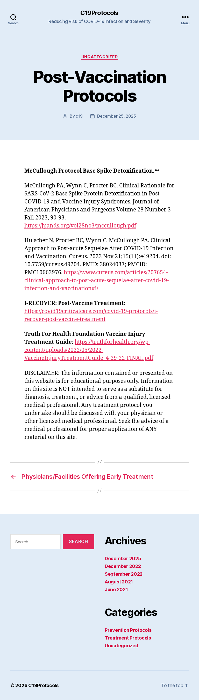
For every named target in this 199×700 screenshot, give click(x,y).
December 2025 (123, 558)
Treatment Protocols (128, 638)
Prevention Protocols (128, 630)
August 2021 (119, 581)
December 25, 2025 (116, 116)
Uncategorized (99, 57)
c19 (79, 116)
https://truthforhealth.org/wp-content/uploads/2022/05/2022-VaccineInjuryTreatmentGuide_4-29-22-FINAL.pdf (88, 350)
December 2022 (123, 566)
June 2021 (116, 589)
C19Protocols (99, 13)
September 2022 (124, 574)
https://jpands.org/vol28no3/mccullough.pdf (80, 225)
